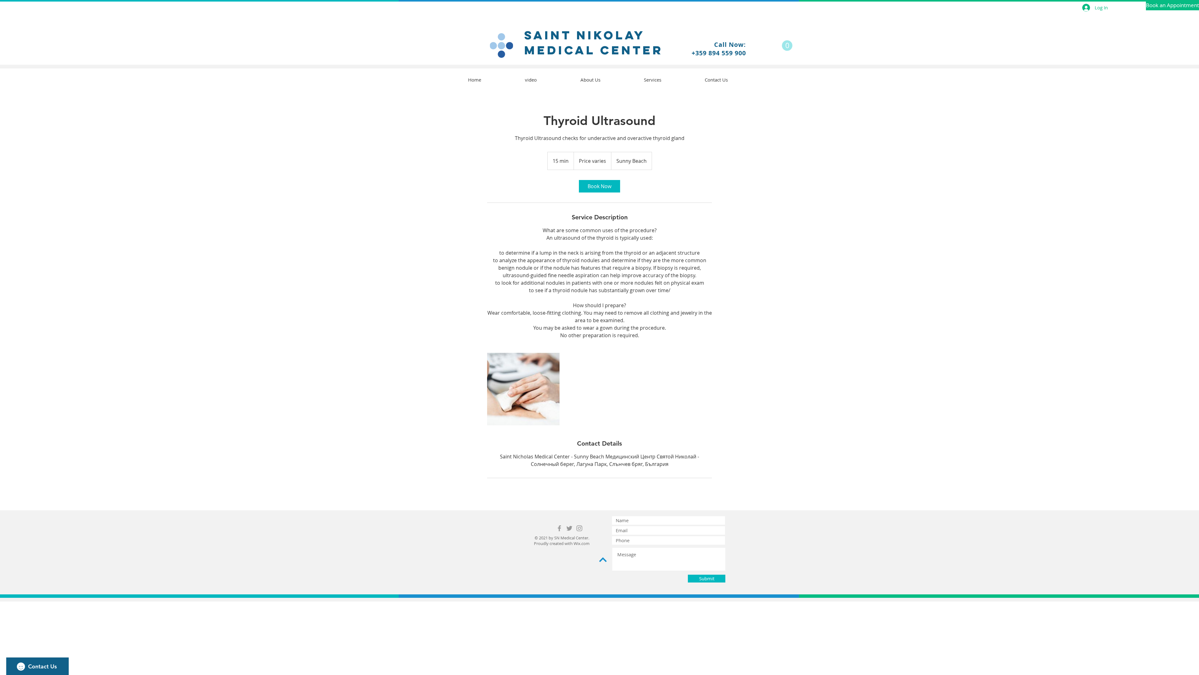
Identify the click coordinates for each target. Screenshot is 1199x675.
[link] (599, 186)
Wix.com (582, 543)
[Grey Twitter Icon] (569, 528)
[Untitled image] (523, 389)
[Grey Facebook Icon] (559, 528)
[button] (787, 45)
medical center (593, 50)
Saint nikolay (584, 35)
